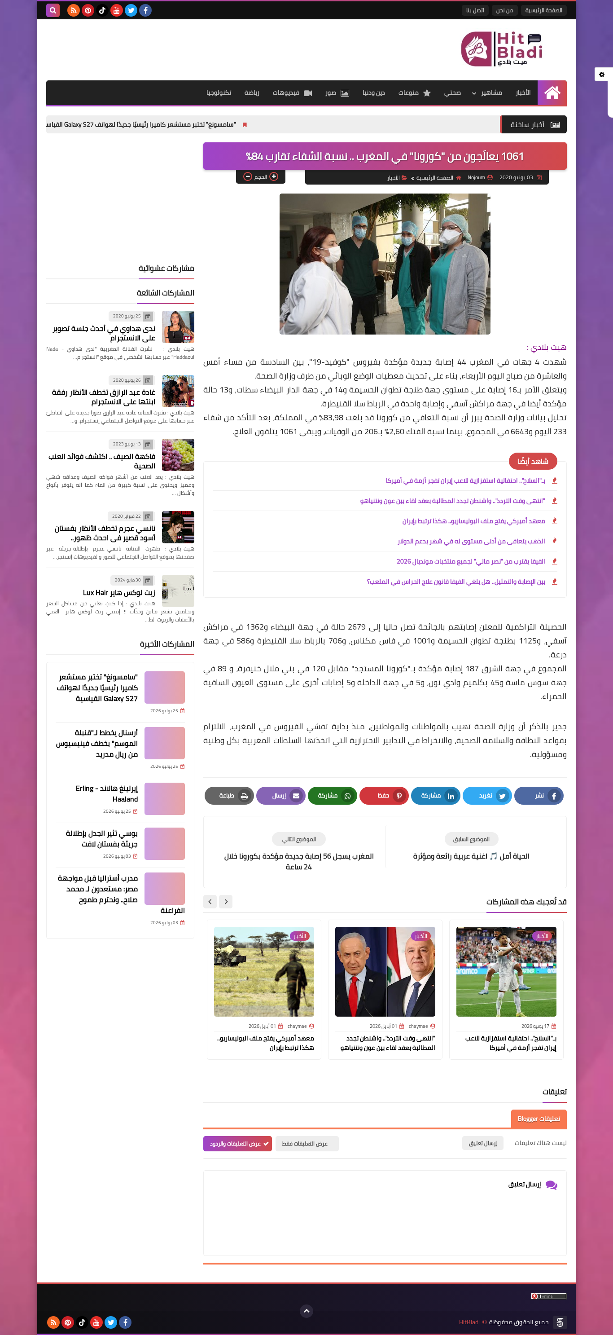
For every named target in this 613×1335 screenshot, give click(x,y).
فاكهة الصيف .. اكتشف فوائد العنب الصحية (101, 460)
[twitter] (131, 10)
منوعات (408, 92)
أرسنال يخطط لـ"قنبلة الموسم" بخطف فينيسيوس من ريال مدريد (97, 743)
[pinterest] (88, 10)
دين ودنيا (374, 92)
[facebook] (145, 10)
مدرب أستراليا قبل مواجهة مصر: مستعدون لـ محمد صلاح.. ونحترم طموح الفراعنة (121, 894)
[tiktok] (102, 10)
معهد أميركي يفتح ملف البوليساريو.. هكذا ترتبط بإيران (474, 521)
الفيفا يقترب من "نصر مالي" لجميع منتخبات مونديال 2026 (471, 561)
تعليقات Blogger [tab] (539, 1118)
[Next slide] (210, 901)
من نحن (504, 10)
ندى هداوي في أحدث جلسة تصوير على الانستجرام (104, 333)
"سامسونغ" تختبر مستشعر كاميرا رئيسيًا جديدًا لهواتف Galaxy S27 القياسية (181, 124)
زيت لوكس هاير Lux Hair (119, 592)
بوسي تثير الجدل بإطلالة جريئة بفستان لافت (102, 838)
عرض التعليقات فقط (305, 1143)
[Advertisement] (209, 48)
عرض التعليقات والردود (235, 1143)
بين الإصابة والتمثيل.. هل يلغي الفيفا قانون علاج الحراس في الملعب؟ (456, 581)
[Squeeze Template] (560, 1322)
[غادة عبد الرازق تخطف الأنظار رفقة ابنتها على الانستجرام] (178, 391)
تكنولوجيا (218, 92)
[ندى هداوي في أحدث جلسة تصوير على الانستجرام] (178, 327)
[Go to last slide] (225, 901)
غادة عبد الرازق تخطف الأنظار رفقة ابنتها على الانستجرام (103, 396)
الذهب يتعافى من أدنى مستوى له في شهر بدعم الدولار (471, 541)
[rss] (73, 10)
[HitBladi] (502, 49)
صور (330, 92)
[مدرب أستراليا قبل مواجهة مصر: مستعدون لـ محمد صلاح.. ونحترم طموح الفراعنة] (164, 888)
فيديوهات (286, 92)
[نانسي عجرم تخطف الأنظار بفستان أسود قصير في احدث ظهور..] (178, 527)
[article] (299, 852)
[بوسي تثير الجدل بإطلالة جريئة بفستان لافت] (164, 844)
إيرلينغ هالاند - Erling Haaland (107, 793)
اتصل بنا (475, 10)
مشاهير (491, 92)
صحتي (452, 92)
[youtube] (116, 10)
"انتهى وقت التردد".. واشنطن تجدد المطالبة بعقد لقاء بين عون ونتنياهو (452, 501)
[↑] (306, 1311)
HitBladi (469, 1322)
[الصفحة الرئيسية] (552, 92)
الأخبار (523, 92)
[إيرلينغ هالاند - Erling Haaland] (164, 799)
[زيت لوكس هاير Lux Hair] (178, 591)
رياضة (252, 92)
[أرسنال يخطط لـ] (164, 743)
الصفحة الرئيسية (543, 10)
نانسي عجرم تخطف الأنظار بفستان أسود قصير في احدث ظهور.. (105, 532)
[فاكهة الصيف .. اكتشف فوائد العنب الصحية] (178, 455)
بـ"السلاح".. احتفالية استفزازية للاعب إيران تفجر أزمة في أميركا (465, 480)
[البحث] (53, 10)
